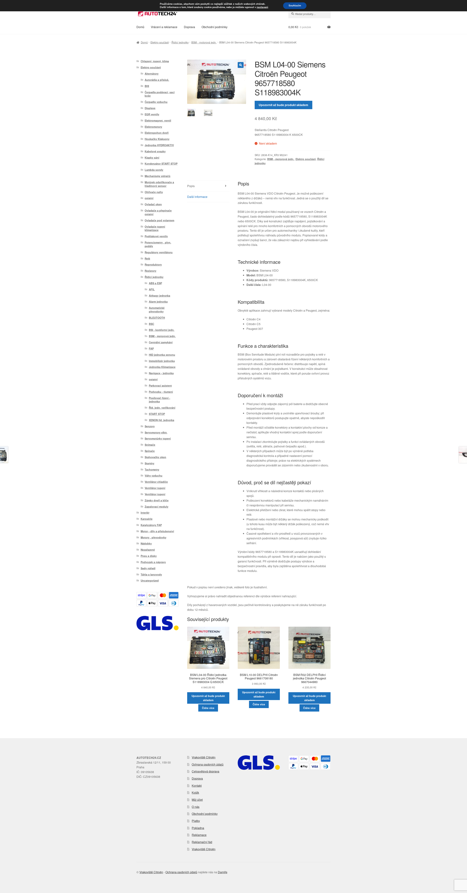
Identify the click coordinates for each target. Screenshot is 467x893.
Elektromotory (153, 127)
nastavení (262, 7)
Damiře (222, 872)
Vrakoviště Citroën (203, 757)
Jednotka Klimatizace (162, 367)
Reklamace (199, 835)
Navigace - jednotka (161, 373)
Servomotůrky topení (158, 438)
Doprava (189, 27)
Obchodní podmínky (214, 27)
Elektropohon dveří (157, 133)
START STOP (157, 414)
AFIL (152, 289)
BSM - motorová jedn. (204, 42)
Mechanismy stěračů (157, 176)
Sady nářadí (148, 568)
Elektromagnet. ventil (158, 120)
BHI (147, 86)
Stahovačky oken (155, 457)
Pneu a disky (149, 556)
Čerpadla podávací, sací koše (160, 94)
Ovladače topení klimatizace (155, 228)
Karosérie (147, 519)
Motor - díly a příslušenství (157, 531)
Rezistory (150, 271)
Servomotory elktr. (156, 432)
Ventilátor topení (155, 488)
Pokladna (198, 828)
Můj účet (197, 800)
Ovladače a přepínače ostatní (158, 212)
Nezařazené (148, 549)
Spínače (150, 451)
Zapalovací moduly (156, 506)
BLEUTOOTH (157, 317)
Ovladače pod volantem (159, 220)
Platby (196, 821)
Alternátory (152, 73)
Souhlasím (295, 5)
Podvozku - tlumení (161, 392)
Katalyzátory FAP (151, 525)
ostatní (149, 198)
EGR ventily (152, 114)
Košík (195, 792)
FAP (151, 348)
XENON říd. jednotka (161, 420)
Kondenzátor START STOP (161, 163)
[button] (241, 65)
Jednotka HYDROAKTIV (159, 145)
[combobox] (309, 13)
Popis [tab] (191, 186)
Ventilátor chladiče (156, 482)
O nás (195, 807)
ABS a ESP (155, 283)
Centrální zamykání (161, 342)
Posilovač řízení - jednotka (159, 399)
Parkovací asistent (160, 385)
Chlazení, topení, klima (155, 61)
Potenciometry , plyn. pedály (158, 244)
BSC (151, 324)
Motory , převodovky (153, 537)
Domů (140, 27)
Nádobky (146, 543)
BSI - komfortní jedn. (161, 330)
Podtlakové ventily (156, 236)
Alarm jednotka (158, 301)
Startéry (149, 463)
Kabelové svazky (155, 151)
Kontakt (197, 785)
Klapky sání (152, 157)
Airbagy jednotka (159, 295)
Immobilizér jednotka (162, 361)
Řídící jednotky (180, 42)
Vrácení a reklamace (164, 27)
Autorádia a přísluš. (157, 80)
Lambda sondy (154, 170)
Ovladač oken (153, 204)
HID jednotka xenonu (162, 355)
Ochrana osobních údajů (207, 764)
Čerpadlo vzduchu (156, 102)
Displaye (150, 108)
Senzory (150, 426)
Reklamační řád (202, 842)
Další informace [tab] (197, 197)
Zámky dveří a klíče (157, 500)
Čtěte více (208, 708)
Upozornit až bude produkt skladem (283, 105)
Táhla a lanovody (151, 574)
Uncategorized (150, 580)
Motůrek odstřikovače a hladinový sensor (159, 184)
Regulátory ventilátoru (159, 252)
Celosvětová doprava (205, 771)
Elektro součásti (159, 42)
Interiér (145, 512)
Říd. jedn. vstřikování (162, 407)
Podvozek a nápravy (153, 562)
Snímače (150, 444)
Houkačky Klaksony (157, 139)
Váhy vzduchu (153, 475)
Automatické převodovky (157, 309)
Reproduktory (153, 264)
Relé (147, 258)
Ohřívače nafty (154, 192)
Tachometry (152, 469)
